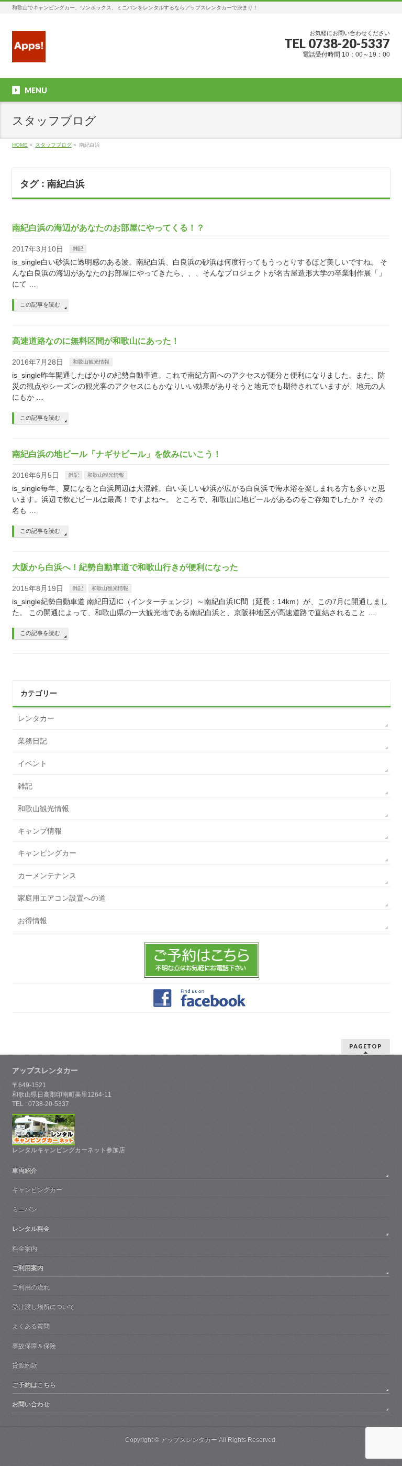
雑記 (78, 248)
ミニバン (24, 1209)
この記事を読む (40, 304)
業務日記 (32, 741)
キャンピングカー (47, 853)
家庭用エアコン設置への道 (62, 898)
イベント (32, 763)
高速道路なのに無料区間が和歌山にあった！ (96, 340)
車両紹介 (24, 1170)
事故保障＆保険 (34, 1346)
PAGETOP (365, 1046)
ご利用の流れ (31, 1287)
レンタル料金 (31, 1228)
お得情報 (32, 920)
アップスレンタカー (189, 1439)
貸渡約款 (24, 1365)
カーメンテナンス (47, 875)
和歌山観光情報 (91, 362)
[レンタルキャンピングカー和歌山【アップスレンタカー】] (29, 50)
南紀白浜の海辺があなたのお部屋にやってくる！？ (108, 227)
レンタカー (36, 718)
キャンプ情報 (40, 831)
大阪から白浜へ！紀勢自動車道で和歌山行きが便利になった (125, 567)
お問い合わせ (31, 1404)
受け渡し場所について (43, 1306)
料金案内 (24, 1248)
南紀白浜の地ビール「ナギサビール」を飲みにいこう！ (116, 454)
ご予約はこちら (34, 1384)
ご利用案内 (27, 1268)
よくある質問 (31, 1326)
